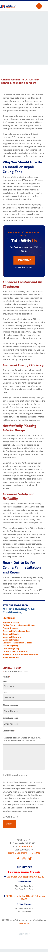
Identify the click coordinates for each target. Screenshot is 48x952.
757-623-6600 (25, 846)
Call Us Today (24, 260)
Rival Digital (24, 923)
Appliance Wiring (11, 622)
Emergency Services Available (24, 872)
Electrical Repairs (11, 634)
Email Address (11, 718)
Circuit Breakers (10, 628)
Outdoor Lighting (11, 649)
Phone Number (11, 705)
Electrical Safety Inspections (16, 631)
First (5, 681)
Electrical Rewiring (12, 637)
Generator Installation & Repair (18, 643)
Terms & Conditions (17, 853)
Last (5, 692)
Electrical (9, 618)
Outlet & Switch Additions (15, 652)
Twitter (30, 858)
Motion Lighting (10, 646)
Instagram (24, 858)
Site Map (36, 853)
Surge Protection (11, 657)
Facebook (18, 858)
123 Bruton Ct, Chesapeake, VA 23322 (25, 876)
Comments (9, 730)
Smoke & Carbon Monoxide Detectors (20, 655)
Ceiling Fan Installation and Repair (19, 625)
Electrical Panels (11, 640)
